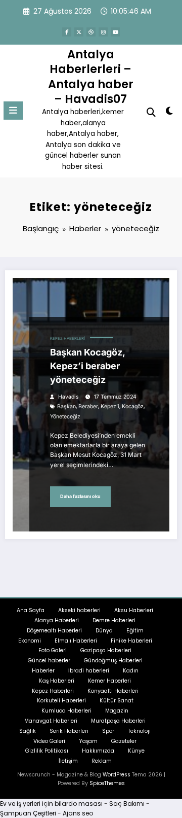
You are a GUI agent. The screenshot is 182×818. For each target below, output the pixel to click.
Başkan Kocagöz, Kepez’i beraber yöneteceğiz (87, 366)
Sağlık (27, 731)
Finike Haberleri (131, 641)
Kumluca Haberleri (66, 711)
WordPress (116, 774)
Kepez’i (110, 406)
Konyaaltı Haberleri (113, 691)
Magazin (116, 711)
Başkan (66, 406)
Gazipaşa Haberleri (105, 650)
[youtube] (115, 32)
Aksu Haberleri (133, 610)
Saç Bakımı (127, 803)
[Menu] (13, 110)
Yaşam (88, 741)
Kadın (131, 670)
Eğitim (135, 630)
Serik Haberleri (69, 731)
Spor (108, 731)
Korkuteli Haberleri (61, 700)
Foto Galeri (52, 650)
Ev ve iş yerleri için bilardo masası (51, 803)
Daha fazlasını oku (80, 496)
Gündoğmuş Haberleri (113, 660)
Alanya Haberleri (56, 620)
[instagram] (103, 32)
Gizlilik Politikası (46, 751)
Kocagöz (133, 406)
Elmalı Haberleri (76, 641)
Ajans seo (78, 813)
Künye (136, 751)
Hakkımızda (98, 751)
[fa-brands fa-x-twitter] (78, 32)
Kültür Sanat (116, 700)
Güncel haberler (49, 660)
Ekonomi (29, 641)
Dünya (104, 630)
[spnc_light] (169, 113)
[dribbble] (91, 32)
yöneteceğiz (65, 416)
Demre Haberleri (114, 620)
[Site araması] (151, 112)
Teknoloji (139, 731)
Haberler (43, 670)
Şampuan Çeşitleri (28, 813)
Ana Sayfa (30, 610)
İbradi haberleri (88, 670)
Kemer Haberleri (109, 681)
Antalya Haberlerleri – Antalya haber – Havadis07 (90, 76)
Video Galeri (49, 741)
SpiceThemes (107, 783)
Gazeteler (123, 741)
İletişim (68, 761)
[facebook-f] (66, 32)
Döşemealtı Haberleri (54, 630)
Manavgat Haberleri (50, 721)
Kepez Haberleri (67, 338)
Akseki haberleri (79, 610)
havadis (68, 397)
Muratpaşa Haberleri (118, 721)
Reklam (102, 761)
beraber (88, 406)
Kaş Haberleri (56, 681)
